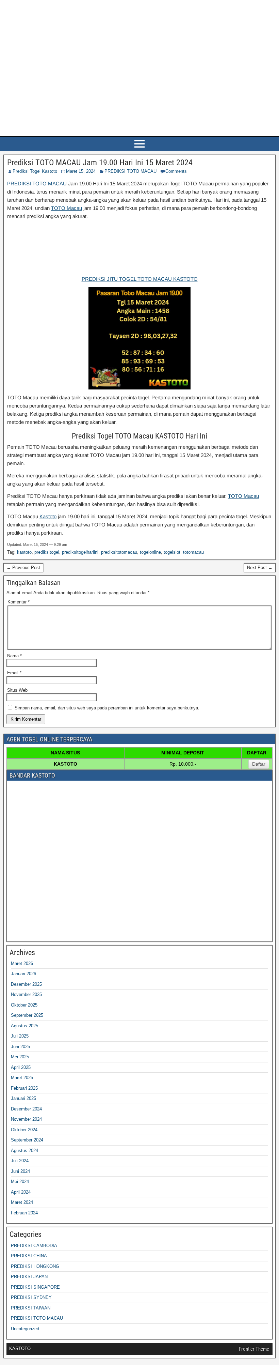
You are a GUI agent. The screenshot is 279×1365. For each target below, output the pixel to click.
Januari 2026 (23, 973)
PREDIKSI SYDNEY (31, 1297)
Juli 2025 (20, 1036)
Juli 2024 (20, 1160)
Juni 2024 (20, 1171)
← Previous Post (23, 567)
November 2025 (26, 994)
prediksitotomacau (119, 552)
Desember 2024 (26, 1108)
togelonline (150, 552)
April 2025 (21, 1067)
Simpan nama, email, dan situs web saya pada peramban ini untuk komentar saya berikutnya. (107, 707)
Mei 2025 (20, 1056)
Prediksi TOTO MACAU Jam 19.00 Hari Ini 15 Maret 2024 (100, 162)
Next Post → (260, 567)
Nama (14, 655)
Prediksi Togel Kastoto (35, 171)
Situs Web (17, 690)
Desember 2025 (26, 984)
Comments (176, 171)
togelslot (172, 552)
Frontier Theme (254, 1349)
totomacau (193, 552)
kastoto (24, 552)
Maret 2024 (22, 1202)
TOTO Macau (66, 208)
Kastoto (47, 516)
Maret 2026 (22, 963)
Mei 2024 (20, 1181)
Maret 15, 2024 (81, 171)
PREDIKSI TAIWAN (30, 1307)
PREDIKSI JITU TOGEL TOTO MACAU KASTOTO (140, 279)
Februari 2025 (24, 1088)
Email (14, 672)
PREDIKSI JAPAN (29, 1276)
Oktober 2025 (24, 1005)
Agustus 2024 (24, 1150)
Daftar (258, 764)
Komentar (18, 601)
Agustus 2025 (24, 1025)
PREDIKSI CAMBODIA (34, 1245)
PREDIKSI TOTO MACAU (130, 171)
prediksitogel (46, 552)
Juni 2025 (20, 1046)
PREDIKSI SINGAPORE (35, 1287)
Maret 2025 (22, 1077)
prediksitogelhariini (80, 552)
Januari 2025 (23, 1098)
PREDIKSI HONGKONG (35, 1266)
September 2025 (27, 1015)
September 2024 (27, 1139)
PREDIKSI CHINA (29, 1255)
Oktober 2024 (24, 1129)
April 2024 (21, 1192)
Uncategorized (25, 1328)
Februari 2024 (24, 1212)
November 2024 (26, 1119)
